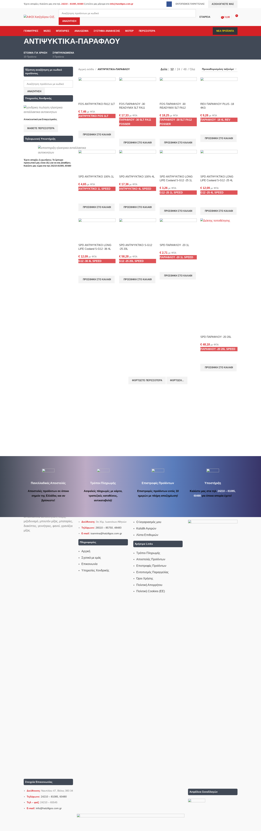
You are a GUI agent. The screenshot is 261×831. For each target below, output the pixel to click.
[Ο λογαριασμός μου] (217, 17)
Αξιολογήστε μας (223, 4)
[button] (96, 134)
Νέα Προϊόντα (225, 31)
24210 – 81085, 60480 (72, 4)
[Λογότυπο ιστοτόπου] (39, 16)
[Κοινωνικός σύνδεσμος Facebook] (169, 4)
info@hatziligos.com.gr (121, 4)
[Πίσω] (19, 43)
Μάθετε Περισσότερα (40, 128)
